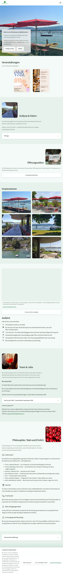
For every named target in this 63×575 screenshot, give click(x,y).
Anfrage (6, 136)
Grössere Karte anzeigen (31, 312)
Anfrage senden (9, 49)
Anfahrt (20, 49)
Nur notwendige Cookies (41, 563)
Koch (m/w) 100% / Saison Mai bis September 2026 (18, 400)
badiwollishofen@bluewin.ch (15, 414)
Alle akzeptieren (27, 563)
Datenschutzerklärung (11, 537)
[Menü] (60, 2)
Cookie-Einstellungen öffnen (9, 307)
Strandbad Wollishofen (31, 175)
